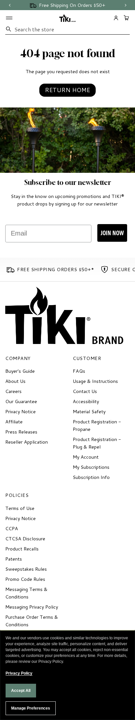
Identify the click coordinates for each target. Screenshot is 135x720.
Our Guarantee (21, 401)
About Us (15, 381)
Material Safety (89, 411)
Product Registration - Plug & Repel (97, 443)
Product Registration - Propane (97, 425)
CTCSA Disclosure (25, 538)
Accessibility (86, 401)
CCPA (11, 528)
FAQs (79, 371)
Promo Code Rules (25, 579)
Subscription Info (91, 477)
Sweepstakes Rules (26, 568)
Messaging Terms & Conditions (26, 593)
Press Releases (21, 431)
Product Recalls (22, 548)
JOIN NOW (112, 233)
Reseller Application (26, 441)
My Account (86, 456)
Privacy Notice (20, 411)
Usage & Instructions (95, 381)
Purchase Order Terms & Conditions (31, 621)
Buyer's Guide (20, 371)
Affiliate (14, 421)
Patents (13, 558)
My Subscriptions (91, 467)
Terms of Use (19, 508)
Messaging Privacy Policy (31, 606)
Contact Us (85, 391)
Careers (13, 391)
